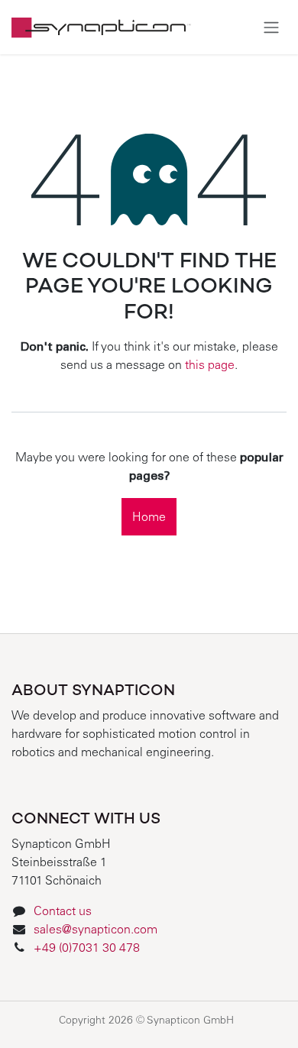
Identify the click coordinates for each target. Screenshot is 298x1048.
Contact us (63, 912)
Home (149, 518)
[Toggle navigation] (271, 26)
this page (210, 366)
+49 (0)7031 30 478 (88, 949)
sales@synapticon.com (95, 930)
